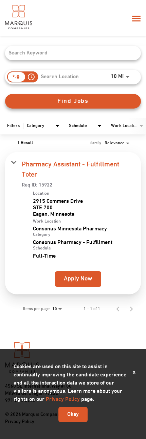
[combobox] (69, 53)
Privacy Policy (63, 399)
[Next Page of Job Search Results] (131, 309)
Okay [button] (73, 414)
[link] (73, 223)
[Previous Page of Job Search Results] (118, 309)
